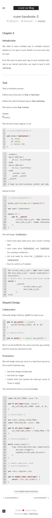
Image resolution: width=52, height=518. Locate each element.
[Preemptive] (49, 356)
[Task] (48, 82)
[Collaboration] (49, 309)
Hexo (25, 514)
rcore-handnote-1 (41, 498)
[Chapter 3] (48, 33)
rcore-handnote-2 (11, 498)
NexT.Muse (34, 514)
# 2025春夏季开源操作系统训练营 (26, 491)
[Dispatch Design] (48, 302)
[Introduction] (48, 40)
